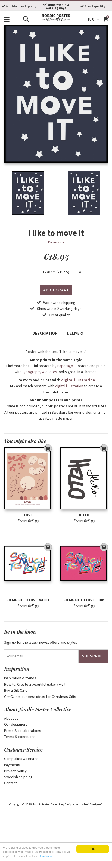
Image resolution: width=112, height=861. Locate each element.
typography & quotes (39, 371)
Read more (46, 856)
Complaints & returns (21, 758)
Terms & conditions (19, 736)
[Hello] (84, 478)
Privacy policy (15, 770)
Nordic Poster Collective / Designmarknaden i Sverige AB (67, 804)
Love (28, 514)
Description (45, 333)
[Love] (28, 478)
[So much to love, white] (28, 563)
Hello (84, 514)
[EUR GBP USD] (94, 19)
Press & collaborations (22, 730)
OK (93, 849)
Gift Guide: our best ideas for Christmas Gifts (40, 696)
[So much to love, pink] (84, 563)
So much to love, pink (84, 599)
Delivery (75, 333)
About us (11, 718)
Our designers (15, 724)
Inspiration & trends (20, 678)
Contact (10, 782)
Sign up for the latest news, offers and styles (40, 642)
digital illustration (78, 379)
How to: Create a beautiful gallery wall (34, 684)
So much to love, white (28, 599)
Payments (12, 764)
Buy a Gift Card (15, 690)
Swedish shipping (18, 776)
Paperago (56, 242)
